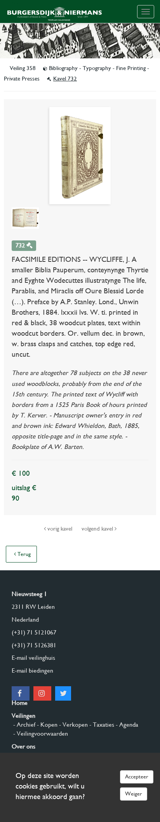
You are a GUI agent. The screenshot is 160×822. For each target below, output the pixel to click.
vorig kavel (60, 528)
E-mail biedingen (32, 670)
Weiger (133, 793)
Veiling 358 (23, 68)
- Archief (23, 724)
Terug (23, 554)
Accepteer (136, 776)
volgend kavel (98, 528)
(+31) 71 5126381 (34, 645)
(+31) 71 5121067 (34, 632)
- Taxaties (101, 724)
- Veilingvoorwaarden (40, 733)
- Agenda (126, 724)
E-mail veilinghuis (33, 657)
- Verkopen (72, 724)
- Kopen (46, 724)
